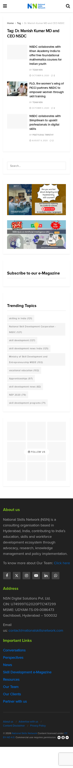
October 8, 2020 (40, 75)
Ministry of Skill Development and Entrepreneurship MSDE (28, 359)
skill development (22, 340)
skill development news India (28, 348)
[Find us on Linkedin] (46, 575)
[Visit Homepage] (36, 6)
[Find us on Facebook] (7, 575)
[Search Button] (68, 6)
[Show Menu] (5, 6)
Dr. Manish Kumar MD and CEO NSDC (44, 23)
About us (8, 722)
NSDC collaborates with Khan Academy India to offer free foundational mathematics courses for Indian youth (45, 55)
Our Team (11, 686)
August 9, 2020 (39, 140)
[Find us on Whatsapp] (55, 575)
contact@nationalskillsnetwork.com (36, 630)
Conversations (14, 650)
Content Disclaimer (14, 726)
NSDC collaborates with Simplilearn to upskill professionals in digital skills (45, 122)
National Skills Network (24, 733)
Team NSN (37, 69)
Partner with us (15, 701)
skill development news (25, 386)
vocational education (24, 370)
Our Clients (12, 694)
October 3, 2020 (40, 108)
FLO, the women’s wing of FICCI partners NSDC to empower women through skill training (46, 90)
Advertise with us (28, 722)
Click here (62, 563)
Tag (19, 23)
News (7, 664)
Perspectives (13, 657)
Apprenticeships (21, 378)
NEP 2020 (17, 394)
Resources (11, 679)
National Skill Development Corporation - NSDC (32, 329)
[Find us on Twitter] (16, 575)
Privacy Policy (38, 726)
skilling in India (20, 318)
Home (10, 23)
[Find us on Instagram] (26, 575)
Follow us (37, 451)
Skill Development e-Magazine (27, 672)
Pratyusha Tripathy (43, 134)
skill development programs (27, 403)
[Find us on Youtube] (36, 575)
